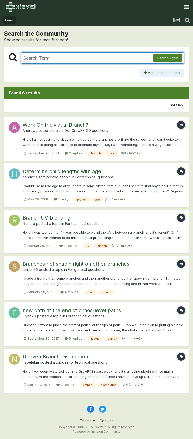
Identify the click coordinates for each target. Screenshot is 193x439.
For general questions (86, 269)
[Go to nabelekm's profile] (14, 359)
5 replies (75, 338)
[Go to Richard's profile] (14, 220)
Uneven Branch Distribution (55, 357)
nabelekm (31, 362)
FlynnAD (29, 316)
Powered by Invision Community (96, 431)
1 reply (62, 199)
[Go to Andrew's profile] (14, 127)
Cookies (106, 421)
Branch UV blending (46, 218)
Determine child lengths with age (62, 171)
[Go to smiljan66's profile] (14, 266)
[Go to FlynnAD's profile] (14, 312)
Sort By (176, 105)
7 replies (67, 385)
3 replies (70, 246)
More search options (163, 73)
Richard (29, 223)
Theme (86, 421)
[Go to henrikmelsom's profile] (14, 173)
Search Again (167, 58)
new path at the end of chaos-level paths (72, 310)
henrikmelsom (34, 177)
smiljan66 (30, 269)
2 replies (75, 153)
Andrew (29, 130)
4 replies (71, 292)
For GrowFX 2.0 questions (86, 130)
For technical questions (94, 177)
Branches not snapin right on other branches (76, 264)
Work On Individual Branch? (55, 125)
